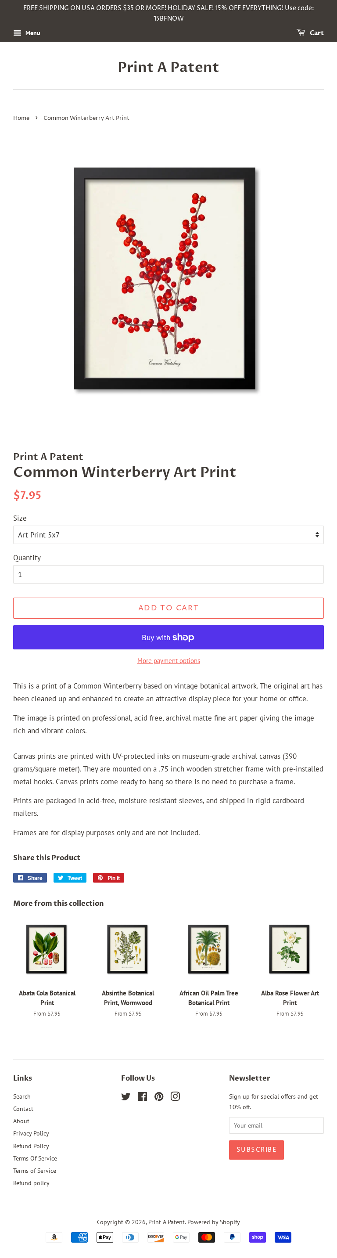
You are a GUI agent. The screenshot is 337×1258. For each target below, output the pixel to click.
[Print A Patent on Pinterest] (159, 1098)
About (21, 1121)
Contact (23, 1108)
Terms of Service (34, 1170)
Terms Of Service (35, 1158)
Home (21, 118)
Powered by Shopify (213, 1222)
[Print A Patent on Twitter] (126, 1098)
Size (20, 518)
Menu (32, 33)
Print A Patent (168, 67)
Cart (316, 33)
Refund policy (31, 1183)
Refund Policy (31, 1146)
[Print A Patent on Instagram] (175, 1098)
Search (22, 1096)
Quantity (27, 557)
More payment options (168, 660)
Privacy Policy (31, 1133)
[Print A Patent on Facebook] (142, 1098)
